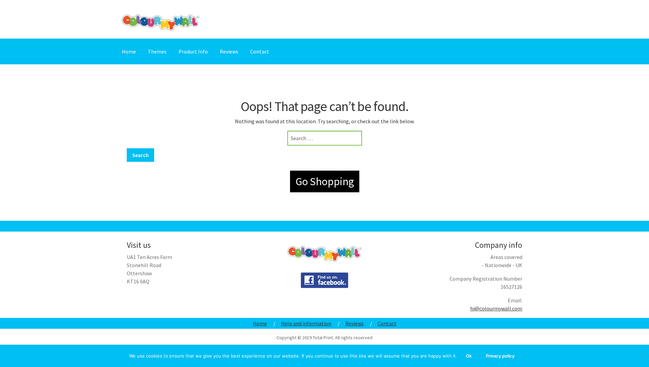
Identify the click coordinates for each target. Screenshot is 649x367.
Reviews (229, 51)
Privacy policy (500, 356)
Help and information (306, 323)
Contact (259, 51)
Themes (157, 51)
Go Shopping (324, 181)
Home (129, 51)
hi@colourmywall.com (496, 308)
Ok (469, 356)
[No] (640, 355)
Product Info (193, 51)
